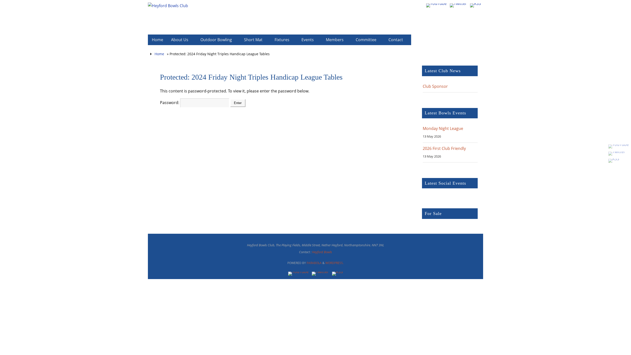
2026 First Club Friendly (444, 148)
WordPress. (334, 263)
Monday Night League (443, 128)
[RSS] (618, 161)
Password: (170, 102)
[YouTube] (618, 146)
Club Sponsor (435, 86)
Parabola (314, 263)
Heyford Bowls (322, 252)
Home (159, 54)
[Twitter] (618, 154)
